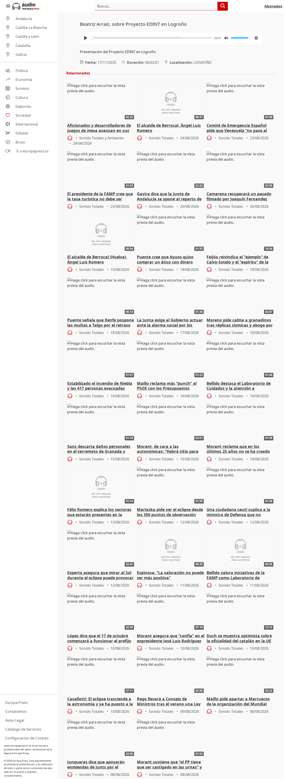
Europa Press (16, 702)
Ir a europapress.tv (32, 151)
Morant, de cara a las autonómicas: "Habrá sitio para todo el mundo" (167, 449)
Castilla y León (27, 36)
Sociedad (23, 115)
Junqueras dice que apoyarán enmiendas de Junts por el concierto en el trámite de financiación (96, 764)
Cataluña (23, 45)
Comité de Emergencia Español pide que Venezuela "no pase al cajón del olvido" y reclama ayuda (239, 128)
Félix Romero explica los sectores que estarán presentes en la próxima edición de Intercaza (99, 512)
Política (22, 70)
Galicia (21, 54)
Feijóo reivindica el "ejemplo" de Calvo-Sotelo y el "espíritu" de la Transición (237, 259)
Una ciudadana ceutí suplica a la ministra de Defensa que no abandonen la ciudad (238, 512)
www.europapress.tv (16, 745)
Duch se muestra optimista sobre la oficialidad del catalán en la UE (239, 638)
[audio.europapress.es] (31, 6)
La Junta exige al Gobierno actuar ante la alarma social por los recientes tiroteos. (170, 323)
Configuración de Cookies (27, 738)
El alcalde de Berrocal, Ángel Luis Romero (169, 128)
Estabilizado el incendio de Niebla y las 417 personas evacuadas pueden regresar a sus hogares (99, 386)
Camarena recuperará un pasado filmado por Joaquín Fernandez (239, 196)
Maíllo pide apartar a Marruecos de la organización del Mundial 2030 (238, 701)
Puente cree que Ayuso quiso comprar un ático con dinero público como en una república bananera (167, 259)
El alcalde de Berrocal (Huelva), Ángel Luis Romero (97, 259)
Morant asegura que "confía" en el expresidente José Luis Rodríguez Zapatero (170, 638)
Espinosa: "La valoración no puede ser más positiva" (170, 575)
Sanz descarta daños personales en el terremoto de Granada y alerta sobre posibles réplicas (98, 449)
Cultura (22, 97)
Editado (22, 133)
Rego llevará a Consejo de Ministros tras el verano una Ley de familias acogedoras (169, 701)
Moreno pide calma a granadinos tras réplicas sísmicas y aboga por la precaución (240, 323)
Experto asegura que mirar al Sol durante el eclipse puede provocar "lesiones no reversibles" (100, 575)
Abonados (273, 6)
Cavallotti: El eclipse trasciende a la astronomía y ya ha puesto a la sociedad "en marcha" (100, 701)
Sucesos (22, 88)
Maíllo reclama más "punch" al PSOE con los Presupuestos (167, 386)
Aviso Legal (14, 720)
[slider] (151, 38)
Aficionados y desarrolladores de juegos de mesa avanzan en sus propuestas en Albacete (99, 128)
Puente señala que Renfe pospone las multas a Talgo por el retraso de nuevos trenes (100, 323)
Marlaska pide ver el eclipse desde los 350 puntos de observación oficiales (170, 512)
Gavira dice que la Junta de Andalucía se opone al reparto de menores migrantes (169, 196)
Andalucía (24, 18)
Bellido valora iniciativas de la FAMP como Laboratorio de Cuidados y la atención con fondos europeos (240, 575)
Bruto (20, 142)
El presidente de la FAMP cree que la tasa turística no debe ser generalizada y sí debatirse (100, 196)
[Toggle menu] (8, 6)
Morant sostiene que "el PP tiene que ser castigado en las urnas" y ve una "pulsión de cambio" (169, 764)
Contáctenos (16, 711)
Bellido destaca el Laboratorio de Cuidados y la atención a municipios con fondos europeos (239, 386)
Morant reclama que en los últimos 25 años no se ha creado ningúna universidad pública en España (238, 449)
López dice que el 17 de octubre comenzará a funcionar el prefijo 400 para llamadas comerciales (99, 638)
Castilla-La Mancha (31, 27)
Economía (24, 79)
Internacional (27, 124)
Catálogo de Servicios (23, 729)
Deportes (23, 106)
